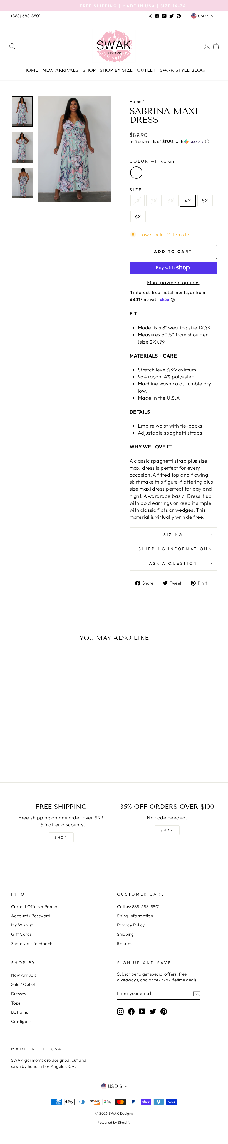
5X (205, 200)
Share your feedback (31, 943)
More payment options (173, 282)
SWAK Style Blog (182, 70)
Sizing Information (135, 915)
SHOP (60, 837)
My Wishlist (22, 925)
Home (30, 70)
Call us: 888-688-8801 (138, 906)
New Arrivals (60, 70)
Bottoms (19, 1012)
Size (136, 189)
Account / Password (30, 915)
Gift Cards (21, 934)
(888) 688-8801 (26, 15)
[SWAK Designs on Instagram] (120, 1011)
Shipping (125, 934)
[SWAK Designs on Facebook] (131, 1011)
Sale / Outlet (23, 984)
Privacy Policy (131, 925)
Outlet (146, 70)
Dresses (18, 993)
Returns (124, 943)
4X (188, 200)
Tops (16, 1003)
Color (152, 161)
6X (138, 216)
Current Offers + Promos (35, 906)
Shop (89, 70)
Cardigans (21, 1021)
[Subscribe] (196, 993)
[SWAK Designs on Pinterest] (163, 1011)
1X (137, 200)
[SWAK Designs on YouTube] (142, 1011)
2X (154, 200)
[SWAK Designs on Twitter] (153, 1011)
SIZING (173, 534)
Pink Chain (136, 172)
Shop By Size (116, 70)
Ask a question (173, 563)
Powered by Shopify (113, 1122)
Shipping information (173, 548)
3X (171, 200)
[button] (173, 141)
